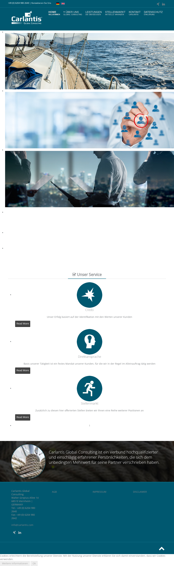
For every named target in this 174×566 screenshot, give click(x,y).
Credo (89, 310)
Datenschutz (153, 13)
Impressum (99, 491)
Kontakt (135, 13)
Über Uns (72, 13)
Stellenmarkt (115, 13)
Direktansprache (89, 357)
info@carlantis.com (22, 525)
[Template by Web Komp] (17, 555)
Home (54, 13)
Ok (34, 563)
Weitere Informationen (15, 563)
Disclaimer (140, 491)
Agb (54, 491)
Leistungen (93, 13)
